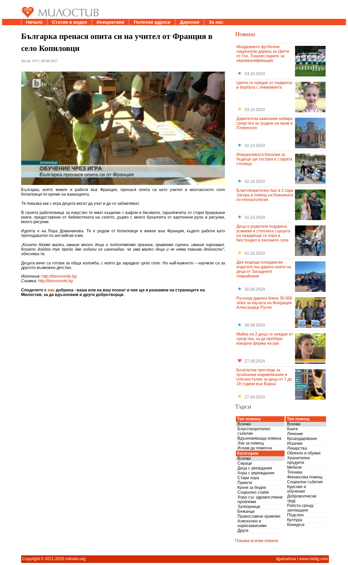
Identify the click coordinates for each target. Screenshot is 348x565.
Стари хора (248, 478)
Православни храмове (258, 516)
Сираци (244, 463)
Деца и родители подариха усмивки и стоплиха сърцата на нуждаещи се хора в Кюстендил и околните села (263, 233)
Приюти (244, 482)
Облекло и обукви (303, 453)
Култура (294, 520)
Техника (294, 472)
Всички (244, 424)
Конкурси (295, 524)
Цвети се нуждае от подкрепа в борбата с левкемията (264, 84)
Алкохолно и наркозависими (251, 523)
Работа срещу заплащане (300, 507)
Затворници (248, 506)
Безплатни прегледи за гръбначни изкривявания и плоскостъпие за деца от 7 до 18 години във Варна (264, 377)
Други (242, 530)
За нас (216, 22)
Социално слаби (253, 492)
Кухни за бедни (251, 487)
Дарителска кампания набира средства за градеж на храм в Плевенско (264, 123)
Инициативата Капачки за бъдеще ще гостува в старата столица (264, 159)
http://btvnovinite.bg (59, 276)
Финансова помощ (304, 477)
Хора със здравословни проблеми (260, 499)
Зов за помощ (250, 443)
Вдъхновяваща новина (259, 438)
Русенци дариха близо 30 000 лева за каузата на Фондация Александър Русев (264, 303)
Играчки (294, 443)
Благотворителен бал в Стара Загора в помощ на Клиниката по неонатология (264, 195)
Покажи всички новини (256, 541)
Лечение (295, 434)
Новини (245, 34)
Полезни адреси (152, 22)
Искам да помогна (254, 448)
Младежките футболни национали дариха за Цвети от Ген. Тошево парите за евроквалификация (262, 54)
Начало (34, 22)
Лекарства (297, 448)
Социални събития (305, 482)
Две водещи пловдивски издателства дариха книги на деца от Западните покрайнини (263, 269)
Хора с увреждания (255, 473)
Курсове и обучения (296, 489)
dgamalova (286, 559)
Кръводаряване (302, 438)
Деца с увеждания (254, 468)
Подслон (295, 515)
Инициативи (110, 22)
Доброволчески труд (301, 498)
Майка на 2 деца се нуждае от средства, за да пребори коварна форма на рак (264, 338)
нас (51, 290)
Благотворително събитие (253, 431)
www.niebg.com (313, 559)
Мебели (294, 467)
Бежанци (246, 511)
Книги (292, 429)
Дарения (189, 22)
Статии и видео (69, 22)
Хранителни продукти (298, 460)
